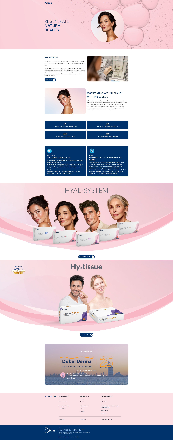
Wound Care (104, 410)
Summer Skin (104, 399)
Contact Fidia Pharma (64, 436)
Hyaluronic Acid (62, 399)
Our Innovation (74, 2)
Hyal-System (82, 399)
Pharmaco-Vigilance (75, 436)
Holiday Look (104, 401)
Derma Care (103, 413)
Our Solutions (85, 2)
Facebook (82, 411)
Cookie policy (83, 419)
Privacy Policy (61, 419)
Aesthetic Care (62, 408)
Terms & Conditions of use (106, 419)
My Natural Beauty (95, 2)
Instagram (82, 408)
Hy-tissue (82, 401)
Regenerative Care (63, 401)
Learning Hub (106, 2)
